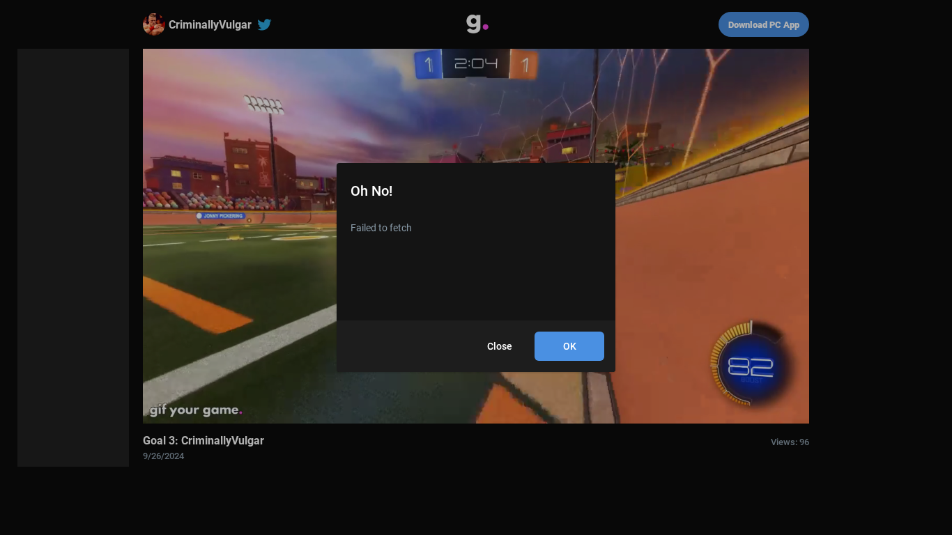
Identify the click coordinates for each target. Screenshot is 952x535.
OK (569, 346)
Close (499, 346)
